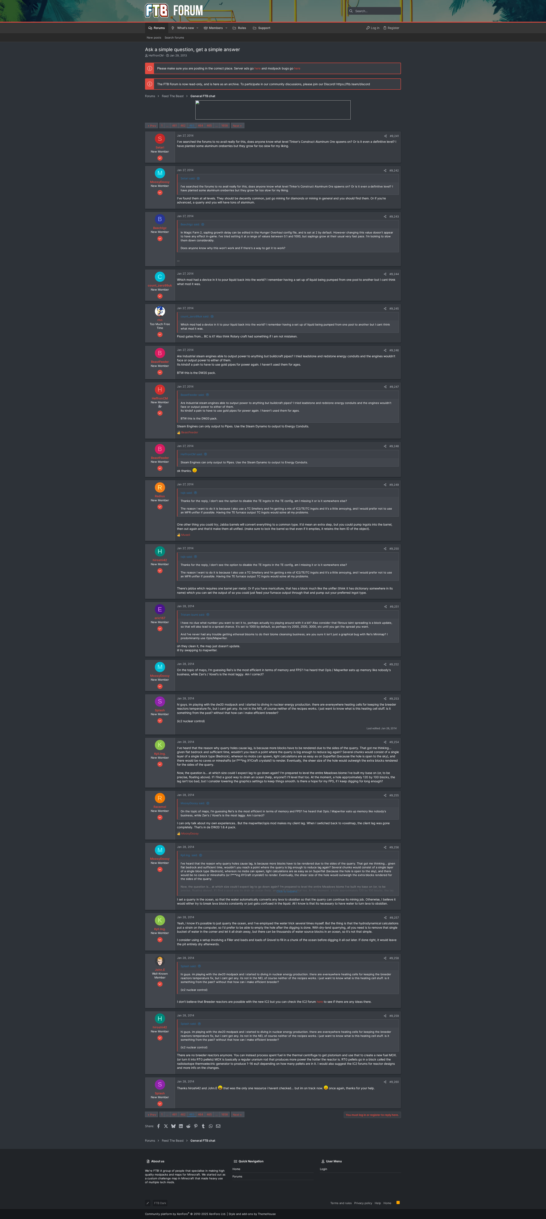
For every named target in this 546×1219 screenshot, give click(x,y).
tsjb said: (187, 492)
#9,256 (394, 847)
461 (174, 125)
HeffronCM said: (192, 454)
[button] (197, 28)
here (257, 68)
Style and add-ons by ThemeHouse (252, 1214)
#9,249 (394, 484)
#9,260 (394, 1082)
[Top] (394, 1203)
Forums (237, 1176)
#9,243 (394, 216)
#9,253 (394, 698)
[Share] (385, 136)
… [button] (167, 125)
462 (183, 125)
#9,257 (394, 917)
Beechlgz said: (190, 224)
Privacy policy (363, 1203)
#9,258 (394, 958)
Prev (153, 125)
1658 (224, 125)
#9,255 (394, 795)
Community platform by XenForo (185, 1214)
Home (236, 1169)
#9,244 (394, 274)
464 (200, 125)
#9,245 (394, 308)
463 (191, 125)
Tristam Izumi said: (193, 614)
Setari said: (188, 178)
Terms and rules (341, 1203)
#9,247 (394, 386)
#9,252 (394, 664)
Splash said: (188, 966)
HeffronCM (156, 55)
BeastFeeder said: (193, 394)
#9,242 (394, 170)
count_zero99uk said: (195, 316)
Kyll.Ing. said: (189, 855)
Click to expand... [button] (288, 891)
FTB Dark (160, 1203)
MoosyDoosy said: (193, 803)
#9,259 (394, 1015)
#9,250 (394, 548)
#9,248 (394, 446)
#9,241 (394, 136)
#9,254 (394, 742)
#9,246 (394, 350)
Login (323, 1169)
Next (236, 125)
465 (209, 125)
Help (378, 1203)
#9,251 (394, 606)
